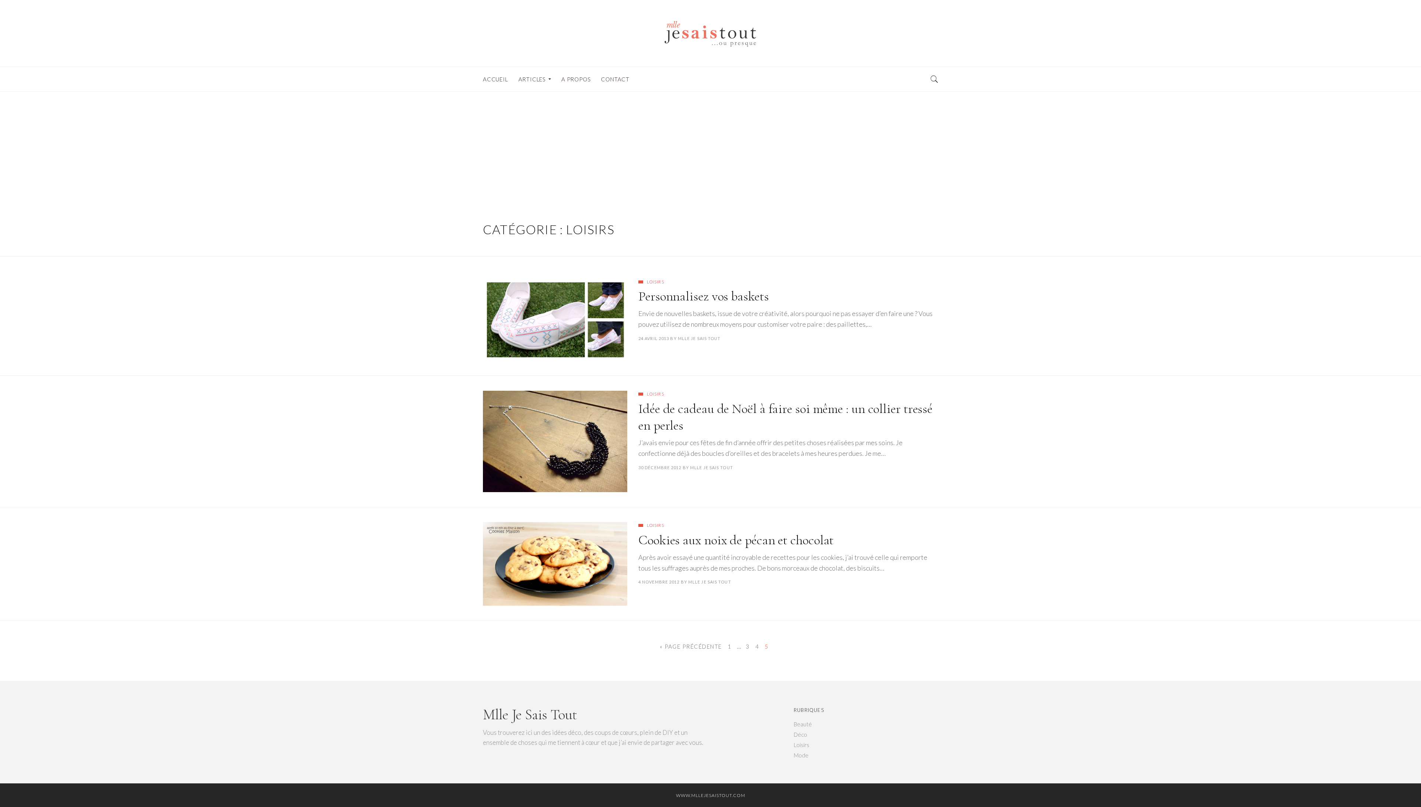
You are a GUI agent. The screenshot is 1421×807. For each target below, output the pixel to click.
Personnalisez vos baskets (703, 296)
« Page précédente (691, 646)
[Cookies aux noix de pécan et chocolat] (555, 564)
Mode (801, 755)
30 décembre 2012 (660, 467)
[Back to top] (1397, 785)
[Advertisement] (710, 147)
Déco (800, 734)
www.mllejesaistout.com (710, 795)
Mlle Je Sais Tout (699, 338)
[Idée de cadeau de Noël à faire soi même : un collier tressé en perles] (555, 441)
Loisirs (655, 281)
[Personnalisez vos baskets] (555, 320)
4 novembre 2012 (659, 581)
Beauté (803, 724)
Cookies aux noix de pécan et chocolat (736, 540)
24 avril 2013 (653, 338)
